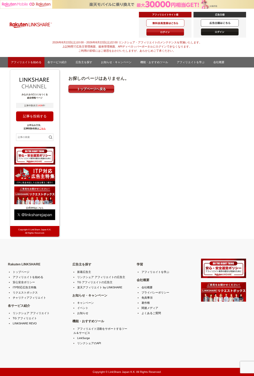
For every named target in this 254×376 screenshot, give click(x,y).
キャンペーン (85, 302)
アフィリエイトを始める (26, 62)
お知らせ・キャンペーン (117, 62)
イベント (82, 308)
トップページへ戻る (91, 89)
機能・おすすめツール (155, 62)
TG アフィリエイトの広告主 (95, 282)
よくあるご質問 (151, 313)
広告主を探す (85, 62)
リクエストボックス (25, 292)
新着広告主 (84, 271)
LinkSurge (83, 338)
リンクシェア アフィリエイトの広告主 (101, 277)
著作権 (145, 302)
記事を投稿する (35, 116)
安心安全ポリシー (24, 282)
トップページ (21, 271)
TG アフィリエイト (25, 318)
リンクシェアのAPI (89, 343)
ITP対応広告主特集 (25, 287)
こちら (42, 128)
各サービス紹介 (58, 62)
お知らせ (82, 313)
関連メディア (149, 308)
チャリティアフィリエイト (29, 297)
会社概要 (220, 62)
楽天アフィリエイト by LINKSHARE (99, 287)
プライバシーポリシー (155, 292)
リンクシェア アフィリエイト (31, 313)
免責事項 (147, 297)
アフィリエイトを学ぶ (192, 62)
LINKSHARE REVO (25, 323)
